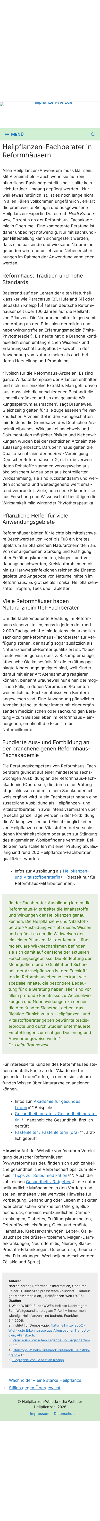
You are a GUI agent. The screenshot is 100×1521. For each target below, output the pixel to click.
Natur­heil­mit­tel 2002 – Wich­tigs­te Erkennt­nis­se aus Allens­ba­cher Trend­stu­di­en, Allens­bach (49, 1330)
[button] (93, 134)
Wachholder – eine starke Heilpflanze (45, 1380)
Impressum (39, 1413)
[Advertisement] (50, 50)
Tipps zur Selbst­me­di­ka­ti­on (40, 1175)
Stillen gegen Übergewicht (34, 1387)
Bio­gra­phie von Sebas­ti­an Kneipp (38, 1360)
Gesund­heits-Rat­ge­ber (48, 1181)
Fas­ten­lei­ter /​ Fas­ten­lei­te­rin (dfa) (47, 1132)
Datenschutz (64, 1413)
